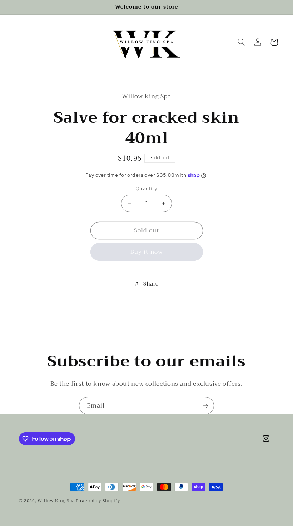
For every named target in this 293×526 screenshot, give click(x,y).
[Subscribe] (205, 405)
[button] (16, 42)
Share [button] (150, 283)
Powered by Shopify (98, 500)
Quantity (146, 189)
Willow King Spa (56, 500)
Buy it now (146, 252)
